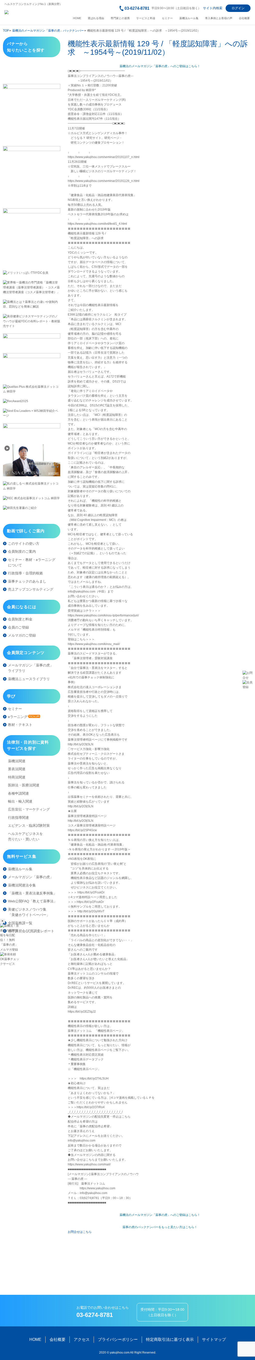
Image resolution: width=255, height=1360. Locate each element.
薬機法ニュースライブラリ (29, 679)
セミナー (167, 18)
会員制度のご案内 (22, 551)
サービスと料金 (145, 18)
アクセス (82, 1339)
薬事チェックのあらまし (27, 581)
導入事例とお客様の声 (218, 18)
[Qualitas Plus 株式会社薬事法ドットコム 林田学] (31, 389)
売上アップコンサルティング (30, 589)
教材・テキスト (20, 725)
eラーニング (17, 717)
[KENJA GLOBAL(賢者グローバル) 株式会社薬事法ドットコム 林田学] (31, 460)
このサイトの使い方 (23, 543)
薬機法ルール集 (188, 18)
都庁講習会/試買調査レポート (31, 931)
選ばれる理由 (96, 18)
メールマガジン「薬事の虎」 (30, 877)
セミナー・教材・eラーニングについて (31, 562)
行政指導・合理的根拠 (25, 573)
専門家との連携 (120, 18)
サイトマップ (214, 1339)
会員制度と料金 (20, 619)
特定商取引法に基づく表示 (170, 1339)
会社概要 (244, 18)
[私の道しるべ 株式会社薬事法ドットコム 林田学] (31, 486)
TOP (6, 30)
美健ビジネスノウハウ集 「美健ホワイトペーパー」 (29, 912)
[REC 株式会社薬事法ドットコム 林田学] (31, 498)
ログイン (238, 8)
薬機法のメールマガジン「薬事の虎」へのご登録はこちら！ (160, 66)
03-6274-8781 (137, 8)
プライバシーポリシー (118, 1339)
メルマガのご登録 (22, 635)
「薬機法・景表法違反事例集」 (32, 893)
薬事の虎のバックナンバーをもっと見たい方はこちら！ (160, 1227)
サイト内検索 (212, 8)
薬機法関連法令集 (22, 885)
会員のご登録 (18, 627)
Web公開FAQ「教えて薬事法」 (32, 901)
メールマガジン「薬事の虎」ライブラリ (30, 668)
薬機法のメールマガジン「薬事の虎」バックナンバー (48, 30)
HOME (77, 18)
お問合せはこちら (80, 1232)
